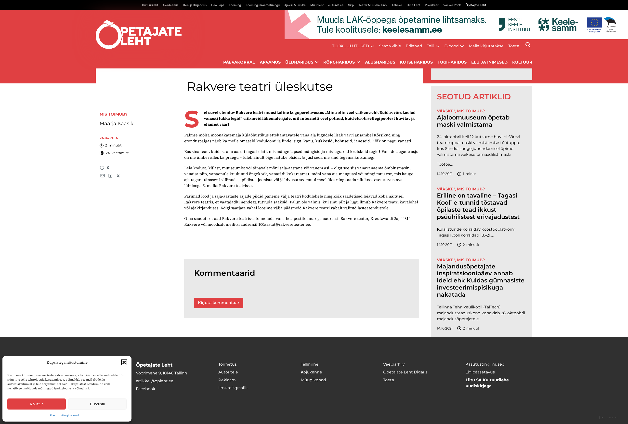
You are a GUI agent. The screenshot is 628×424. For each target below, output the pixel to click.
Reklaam (227, 380)
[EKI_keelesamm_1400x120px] (456, 24)
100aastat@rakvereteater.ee (284, 224)
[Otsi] (528, 44)
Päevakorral (239, 62)
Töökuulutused (350, 46)
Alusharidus (380, 62)
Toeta (513, 46)
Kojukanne (311, 372)
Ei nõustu (97, 404)
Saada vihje (390, 46)
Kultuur (522, 62)
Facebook (145, 388)
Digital (609, 418)
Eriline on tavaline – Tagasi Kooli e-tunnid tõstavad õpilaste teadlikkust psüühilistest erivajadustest (478, 206)
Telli (430, 46)
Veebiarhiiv (394, 364)
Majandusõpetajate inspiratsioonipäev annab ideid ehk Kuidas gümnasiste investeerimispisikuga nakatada (480, 280)
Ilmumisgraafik (233, 387)
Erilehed (414, 46)
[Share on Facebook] (110, 176)
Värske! (446, 111)
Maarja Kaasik (116, 123)
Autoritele (228, 372)
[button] (124, 362)
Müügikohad (313, 380)
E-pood (451, 46)
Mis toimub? (113, 114)
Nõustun (36, 404)
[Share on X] (118, 176)
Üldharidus (299, 62)
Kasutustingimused (64, 415)
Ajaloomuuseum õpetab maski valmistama (473, 121)
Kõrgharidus (339, 62)
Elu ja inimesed (489, 62)
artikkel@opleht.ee (154, 381)
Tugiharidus (452, 62)
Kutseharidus (416, 62)
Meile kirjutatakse (486, 46)
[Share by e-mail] (102, 176)
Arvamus (270, 62)
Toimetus (227, 364)
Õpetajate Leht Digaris (405, 372)
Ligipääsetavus (480, 372)
